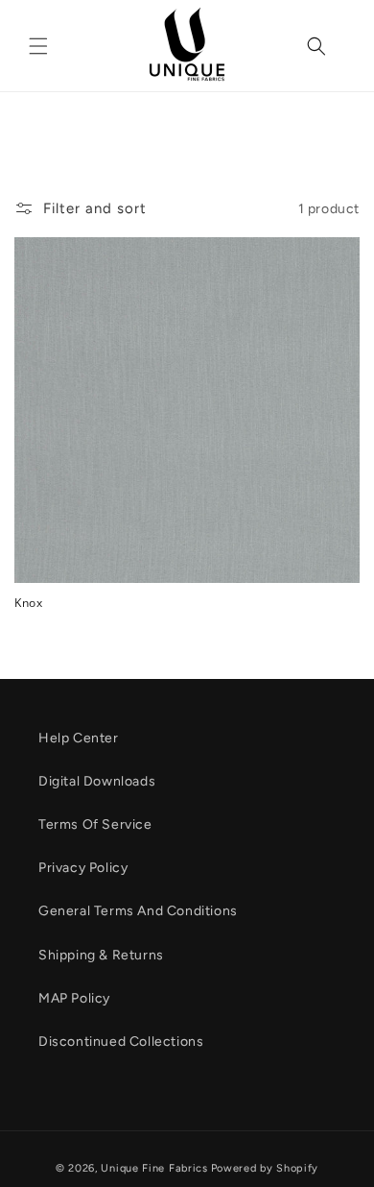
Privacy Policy (83, 868)
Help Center (78, 738)
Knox (28, 603)
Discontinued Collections (120, 1041)
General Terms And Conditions (138, 911)
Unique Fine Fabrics (154, 1168)
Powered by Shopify (265, 1168)
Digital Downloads (96, 781)
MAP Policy (74, 998)
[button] (38, 46)
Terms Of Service (95, 824)
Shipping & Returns (101, 955)
